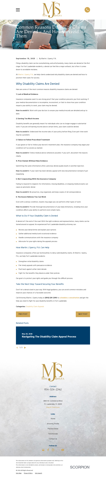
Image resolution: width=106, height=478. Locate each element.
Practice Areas (53, 428)
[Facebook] (48, 450)
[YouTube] (62, 450)
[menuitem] (19, 473)
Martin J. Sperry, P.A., (26, 74)
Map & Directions (53, 407)
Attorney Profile (53, 423)
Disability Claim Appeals (35, 306)
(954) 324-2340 (51, 297)
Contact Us (53, 439)
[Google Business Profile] (43, 450)
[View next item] (25, 348)
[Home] (52, 10)
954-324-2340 (53, 389)
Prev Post (23, 314)
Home (53, 418)
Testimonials (53, 433)
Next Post (82, 314)
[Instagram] (53, 450)
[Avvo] (58, 450)
